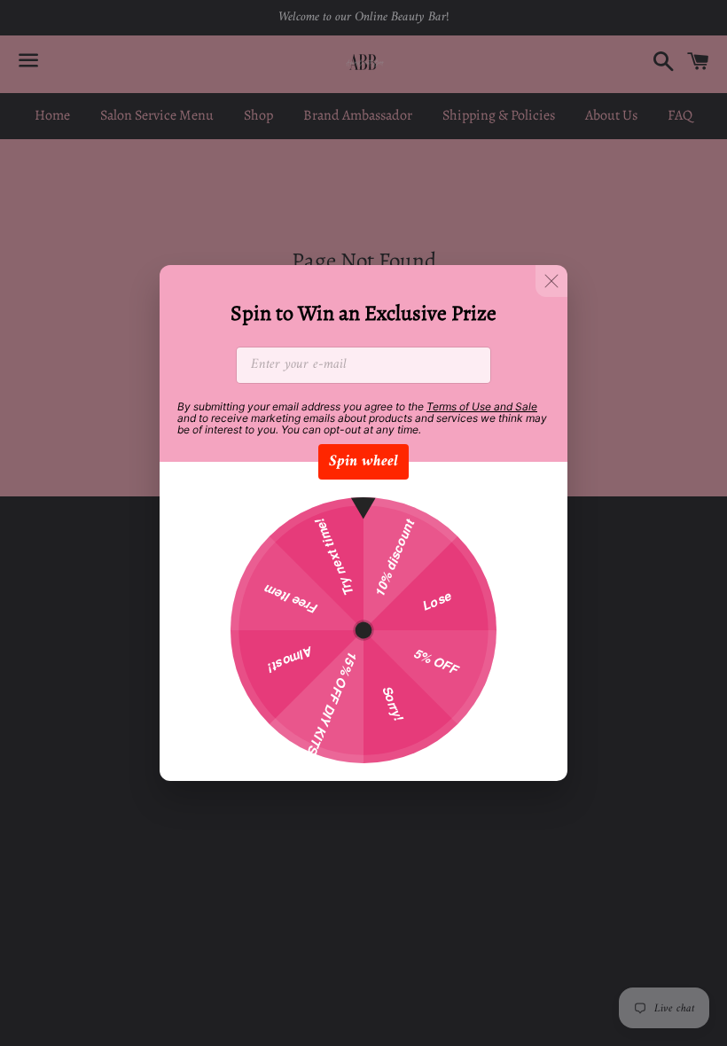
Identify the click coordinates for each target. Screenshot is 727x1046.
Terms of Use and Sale (481, 406)
